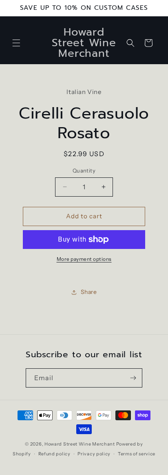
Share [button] (89, 292)
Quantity (84, 170)
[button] (16, 43)
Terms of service (136, 454)
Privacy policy (94, 454)
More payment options (84, 259)
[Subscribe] (133, 378)
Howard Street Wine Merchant (79, 444)
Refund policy (54, 454)
